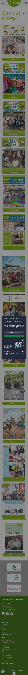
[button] (14, 332)
